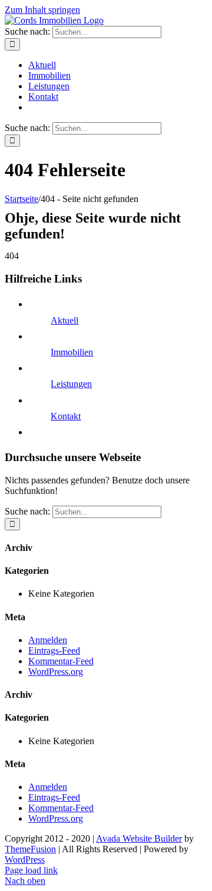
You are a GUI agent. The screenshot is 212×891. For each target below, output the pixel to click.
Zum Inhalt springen (42, 10)
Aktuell (64, 320)
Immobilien (72, 352)
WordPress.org (55, 672)
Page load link (31, 870)
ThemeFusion (30, 849)
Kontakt (66, 416)
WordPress (25, 860)
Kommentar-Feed (61, 661)
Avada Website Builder (139, 838)
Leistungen (71, 384)
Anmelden (47, 640)
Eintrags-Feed (54, 650)
